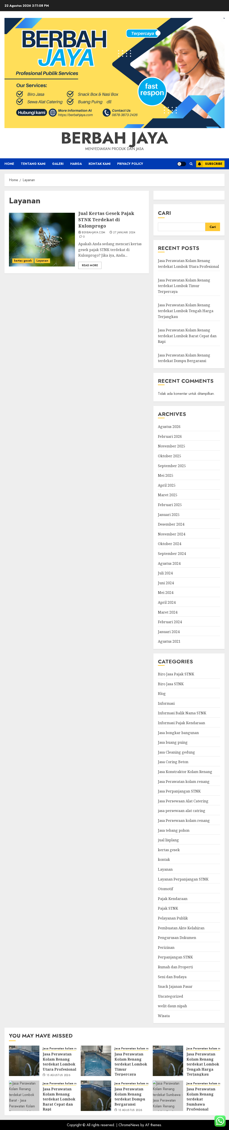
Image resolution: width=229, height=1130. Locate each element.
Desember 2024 (171, 524)
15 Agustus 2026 (58, 1075)
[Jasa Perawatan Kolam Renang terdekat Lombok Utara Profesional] (24, 1061)
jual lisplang (168, 840)
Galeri (58, 163)
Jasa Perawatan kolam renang (184, 781)
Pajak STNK (168, 908)
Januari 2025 (169, 514)
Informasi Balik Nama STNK (182, 713)
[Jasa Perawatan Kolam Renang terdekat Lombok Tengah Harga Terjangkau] (168, 1061)
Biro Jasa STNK (171, 683)
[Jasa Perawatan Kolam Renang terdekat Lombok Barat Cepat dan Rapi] (24, 1096)
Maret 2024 (167, 612)
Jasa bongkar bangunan (178, 732)
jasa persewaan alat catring (181, 810)
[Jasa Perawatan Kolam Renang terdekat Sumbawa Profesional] (168, 1096)
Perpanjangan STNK (175, 957)
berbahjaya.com (93, 232)
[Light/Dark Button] (181, 164)
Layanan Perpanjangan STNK (183, 879)
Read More (90, 265)
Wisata (164, 1015)
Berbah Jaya (114, 138)
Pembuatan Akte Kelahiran (181, 928)
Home (9, 163)
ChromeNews (129, 1125)
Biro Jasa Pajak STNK (176, 674)
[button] (191, 163)
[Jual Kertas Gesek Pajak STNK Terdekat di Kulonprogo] (42, 239)
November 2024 (171, 534)
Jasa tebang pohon (173, 830)
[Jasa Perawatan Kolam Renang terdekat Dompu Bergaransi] (96, 1096)
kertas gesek (23, 261)
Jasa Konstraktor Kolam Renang (185, 771)
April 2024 (167, 602)
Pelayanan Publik (173, 918)
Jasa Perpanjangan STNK (179, 791)
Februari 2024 (170, 621)
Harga (76, 163)
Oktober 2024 (169, 543)
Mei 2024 (165, 592)
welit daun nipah (172, 1005)
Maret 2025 (167, 494)
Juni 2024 (166, 582)
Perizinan (166, 947)
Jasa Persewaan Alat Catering (183, 801)
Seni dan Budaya (172, 976)
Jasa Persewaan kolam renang (184, 820)
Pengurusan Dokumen (177, 937)
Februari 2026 (170, 436)
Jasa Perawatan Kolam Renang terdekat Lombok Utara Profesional (59, 1062)
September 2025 (172, 465)
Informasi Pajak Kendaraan (181, 722)
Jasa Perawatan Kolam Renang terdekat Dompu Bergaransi (184, 358)
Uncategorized (170, 996)
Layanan (42, 261)
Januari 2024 (169, 631)
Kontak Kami (99, 163)
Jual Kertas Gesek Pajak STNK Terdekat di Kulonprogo (106, 219)
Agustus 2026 (169, 426)
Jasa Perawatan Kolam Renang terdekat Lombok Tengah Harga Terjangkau (185, 311)
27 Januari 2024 (124, 232)
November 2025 (171, 446)
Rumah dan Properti (175, 967)
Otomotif (165, 888)
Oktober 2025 (169, 455)
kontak (164, 859)
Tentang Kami (33, 163)
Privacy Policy (130, 163)
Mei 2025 (165, 475)
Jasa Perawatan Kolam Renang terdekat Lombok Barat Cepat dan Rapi (187, 336)
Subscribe (213, 163)
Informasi (166, 703)
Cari (164, 213)
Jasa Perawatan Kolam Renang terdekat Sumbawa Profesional (201, 1099)
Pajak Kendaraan (172, 898)
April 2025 (167, 485)
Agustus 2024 (169, 563)
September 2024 (172, 553)
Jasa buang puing (173, 742)
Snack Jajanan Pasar (175, 986)
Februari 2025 (170, 504)
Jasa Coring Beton (173, 761)
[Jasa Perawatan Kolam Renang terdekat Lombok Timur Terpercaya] (96, 1061)
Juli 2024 (165, 573)
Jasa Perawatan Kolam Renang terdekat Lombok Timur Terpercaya (184, 286)
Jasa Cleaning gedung (176, 752)
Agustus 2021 (169, 641)
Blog (162, 693)
